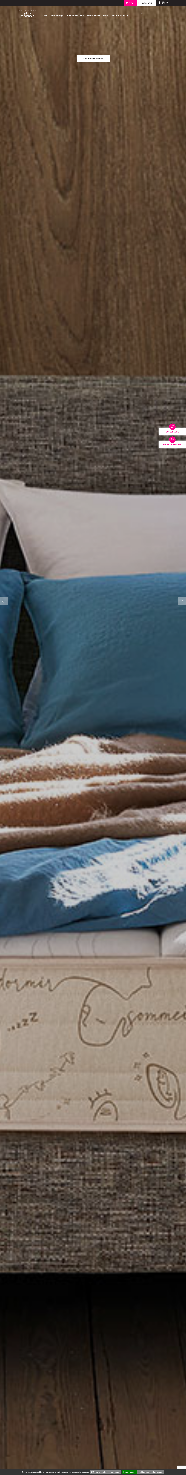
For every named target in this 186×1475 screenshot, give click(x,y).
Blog (131, 3)
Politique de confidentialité (150, 1472)
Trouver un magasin (172, 445)
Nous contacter (172, 432)
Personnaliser (129, 1472)
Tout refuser (115, 1472)
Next (182, 601)
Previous (4, 601)
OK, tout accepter (99, 1472)
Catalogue (147, 3)
